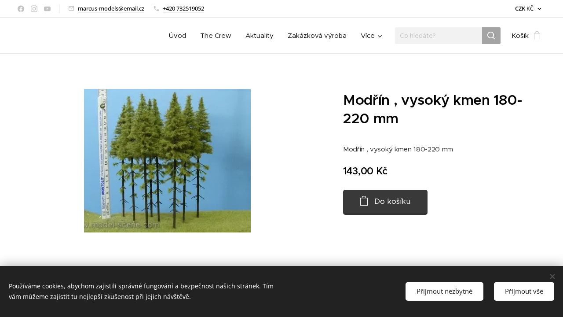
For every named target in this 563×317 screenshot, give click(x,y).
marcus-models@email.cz (111, 8)
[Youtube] (47, 8)
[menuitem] (180, 36)
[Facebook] (20, 8)
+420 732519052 (183, 8)
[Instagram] (34, 8)
